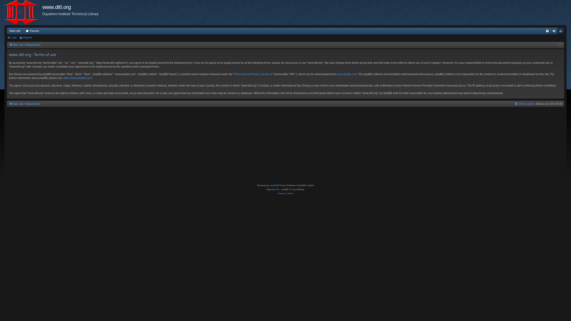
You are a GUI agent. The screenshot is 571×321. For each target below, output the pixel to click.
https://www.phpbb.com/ (78, 78)
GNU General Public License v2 (253, 74)
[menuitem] (547, 31)
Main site (15, 31)
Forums (34, 31)
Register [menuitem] (561, 31)
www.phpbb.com (347, 74)
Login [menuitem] (554, 31)
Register (27, 37)
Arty (277, 189)
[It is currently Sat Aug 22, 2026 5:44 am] (560, 45)
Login (14, 37)
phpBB (273, 185)
